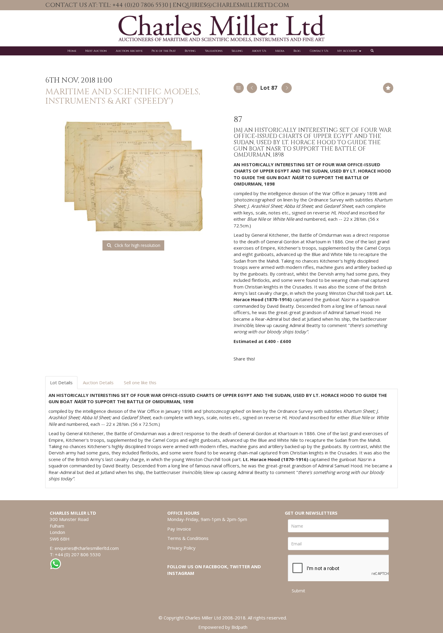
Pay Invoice (179, 529)
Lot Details (61, 382)
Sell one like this (140, 382)
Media (279, 51)
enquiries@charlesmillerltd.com (87, 548)
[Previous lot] (252, 88)
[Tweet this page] (277, 359)
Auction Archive (129, 51)
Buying (190, 51)
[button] (373, 50)
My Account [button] (347, 51)
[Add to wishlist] (388, 88)
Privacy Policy (181, 548)
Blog (297, 51)
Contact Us (319, 51)
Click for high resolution (136, 245)
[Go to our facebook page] (375, 5)
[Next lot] (286, 88)
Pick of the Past (164, 51)
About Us (259, 51)
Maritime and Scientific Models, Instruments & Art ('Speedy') (122, 96)
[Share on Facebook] (265, 359)
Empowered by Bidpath (222, 627)
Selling (237, 51)
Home (72, 51)
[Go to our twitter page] (388, 5)
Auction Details (98, 382)
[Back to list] (239, 88)
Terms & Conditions (188, 538)
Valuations (213, 51)
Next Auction (96, 51)
